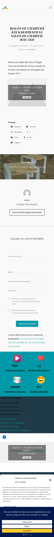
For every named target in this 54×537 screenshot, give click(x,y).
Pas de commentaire (27, 50)
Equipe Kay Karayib (20, 46)
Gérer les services (10, 506)
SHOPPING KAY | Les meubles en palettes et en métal (27, 166)
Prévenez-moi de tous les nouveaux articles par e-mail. (25, 310)
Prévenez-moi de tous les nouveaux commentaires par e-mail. (26, 299)
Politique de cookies (27, 93)
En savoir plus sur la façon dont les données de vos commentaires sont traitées (26, 342)
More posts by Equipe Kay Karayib (27, 212)
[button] (50, 480)
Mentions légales (8, 419)
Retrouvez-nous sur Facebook (14, 430)
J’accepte (27, 97)
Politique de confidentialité (12, 423)
